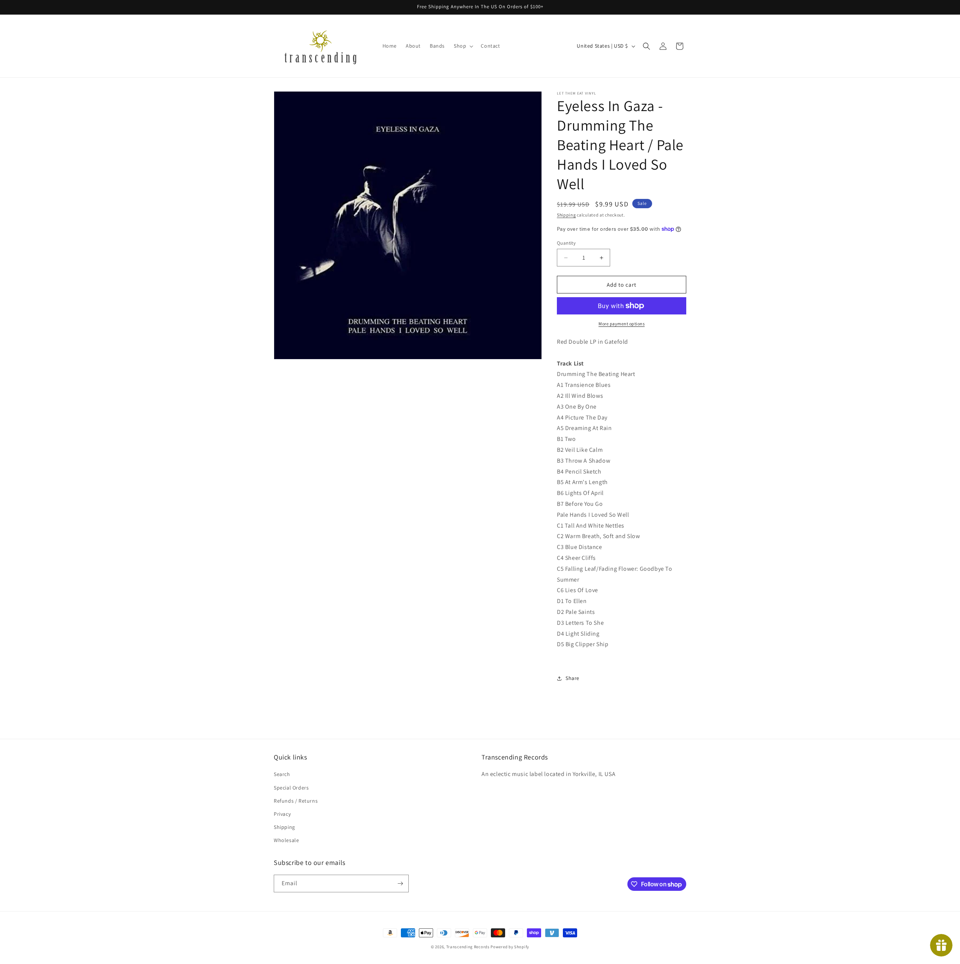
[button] (462, 46)
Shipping (566, 215)
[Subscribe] (400, 883)
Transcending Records (468, 946)
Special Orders (291, 787)
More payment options (621, 323)
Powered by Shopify (509, 946)
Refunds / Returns (296, 800)
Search (282, 774)
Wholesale (286, 840)
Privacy (282, 814)
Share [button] (572, 678)
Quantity (566, 243)
